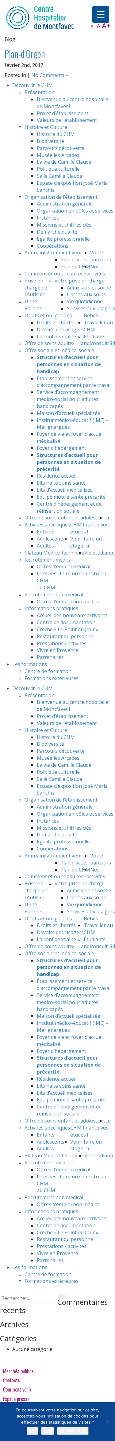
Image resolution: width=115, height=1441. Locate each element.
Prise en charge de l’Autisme (36, 287)
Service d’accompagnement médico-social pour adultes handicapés (68, 399)
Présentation (40, 92)
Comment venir (65, 252)
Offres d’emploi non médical (69, 601)
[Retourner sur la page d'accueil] (40, 17)
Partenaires (50, 657)
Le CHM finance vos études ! (90, 524)
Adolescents (50, 538)
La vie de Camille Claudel (65, 161)
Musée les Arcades (58, 155)
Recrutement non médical (54, 594)
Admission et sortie (89, 287)
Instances (48, 217)
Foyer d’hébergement (61, 448)
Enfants (46, 531)
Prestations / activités (61, 643)
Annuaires (36, 252)
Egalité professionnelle (63, 238)
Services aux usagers (91, 308)
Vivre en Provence (57, 650)
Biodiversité (50, 141)
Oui (32, 1430)
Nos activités (95, 270)
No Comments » (49, 75)
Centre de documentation (66, 622)
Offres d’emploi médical (63, 566)
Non (48, 1430)
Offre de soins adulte (48, 343)
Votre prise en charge (80, 280)
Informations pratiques (51, 608)
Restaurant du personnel (65, 636)
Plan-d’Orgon (25, 53)
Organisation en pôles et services (75, 210)
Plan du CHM (75, 266)
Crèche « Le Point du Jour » (67, 629)
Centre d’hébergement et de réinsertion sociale (69, 507)
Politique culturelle (58, 169)
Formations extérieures (52, 678)
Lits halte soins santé (61, 482)
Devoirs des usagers (60, 329)
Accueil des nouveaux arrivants (72, 615)
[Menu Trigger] (100, 14)
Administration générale (65, 203)
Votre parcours (100, 256)
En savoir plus (72, 1430)
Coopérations (52, 245)
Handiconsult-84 (96, 343)
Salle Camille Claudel (60, 176)
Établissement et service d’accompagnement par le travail (74, 382)
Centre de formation (48, 671)
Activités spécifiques (47, 524)
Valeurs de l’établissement (67, 120)
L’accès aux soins (86, 294)
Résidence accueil (56, 475)
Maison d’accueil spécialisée (68, 413)
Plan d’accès (74, 259)
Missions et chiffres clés (64, 224)
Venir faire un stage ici (86, 542)
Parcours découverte (61, 148)
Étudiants (94, 336)
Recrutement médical (49, 559)
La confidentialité (56, 336)
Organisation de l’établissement (61, 197)
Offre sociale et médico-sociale (59, 350)
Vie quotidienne (85, 301)
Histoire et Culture (46, 127)
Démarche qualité (57, 231)
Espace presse (16, 1399)
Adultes (45, 545)
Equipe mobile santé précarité (71, 496)
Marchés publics (18, 1371)
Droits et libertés (56, 322)
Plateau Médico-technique (54, 552)
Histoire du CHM (56, 134)
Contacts (11, 1380)
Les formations (29, 664)
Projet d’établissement (62, 113)
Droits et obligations (48, 315)
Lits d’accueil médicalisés (65, 489)
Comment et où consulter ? (55, 273)
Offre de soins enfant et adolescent (65, 517)
